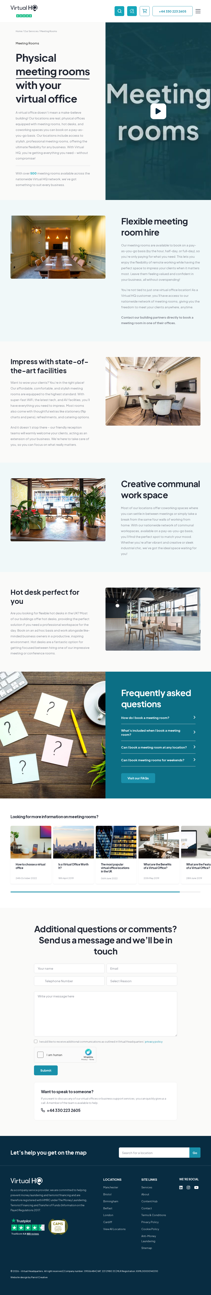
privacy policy (154, 1041)
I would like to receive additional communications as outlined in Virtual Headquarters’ (101, 1041)
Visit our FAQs (138, 778)
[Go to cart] (144, 11)
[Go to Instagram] (188, 1187)
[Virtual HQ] (24, 8)
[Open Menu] (198, 11)
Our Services (31, 31)
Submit (45, 1070)
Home (19, 31)
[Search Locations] (155, 1152)
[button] (158, 717)
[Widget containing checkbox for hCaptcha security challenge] (65, 1055)
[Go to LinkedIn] (181, 1187)
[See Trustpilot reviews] (24, 15)
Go (195, 1153)
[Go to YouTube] (196, 1187)
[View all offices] (132, 11)
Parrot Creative (39, 1277)
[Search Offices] (119, 11)
